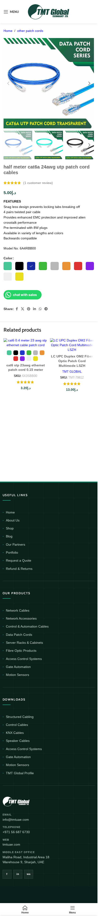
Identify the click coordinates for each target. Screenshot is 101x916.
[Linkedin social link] (34, 309)
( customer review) (38, 183)
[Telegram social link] (46, 309)
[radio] (8, 266)
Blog (9, 536)
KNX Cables (15, 733)
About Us (12, 520)
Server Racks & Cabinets (24, 642)
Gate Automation (18, 667)
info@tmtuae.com (16, 819)
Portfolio (12, 552)
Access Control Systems (24, 659)
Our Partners (15, 544)
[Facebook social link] (16, 309)
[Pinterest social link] (29, 309)
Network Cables (17, 610)
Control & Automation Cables (27, 626)
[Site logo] (49, 11)
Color (8, 258)
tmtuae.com (11, 844)
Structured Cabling (20, 717)
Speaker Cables (18, 741)
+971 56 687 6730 (16, 832)
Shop (10, 528)
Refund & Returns (19, 569)
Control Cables (17, 725)
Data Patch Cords (19, 634)
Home (8, 31)
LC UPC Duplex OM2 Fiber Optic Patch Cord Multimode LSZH (72, 360)
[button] (8, 83)
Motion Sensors (17, 675)
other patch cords (30, 31)
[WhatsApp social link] (40, 309)
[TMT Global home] (27, 800)
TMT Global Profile (20, 773)
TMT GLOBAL (72, 371)
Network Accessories (21, 618)
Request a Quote (18, 560)
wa (29, 874)
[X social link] (22, 309)
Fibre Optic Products (21, 650)
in (17, 874)
